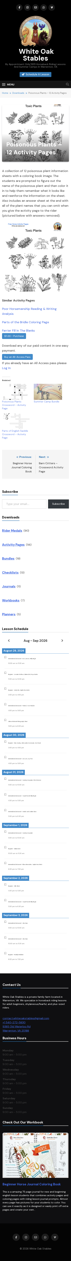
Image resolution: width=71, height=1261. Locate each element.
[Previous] (9, 640)
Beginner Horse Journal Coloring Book (32, 1184)
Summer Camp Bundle (46, 401)
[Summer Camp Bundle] (48, 392)
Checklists (10, 572)
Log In (6, 368)
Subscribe (58, 504)
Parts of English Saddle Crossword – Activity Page (15, 434)
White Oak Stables (35, 55)
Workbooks (10, 600)
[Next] (62, 640)
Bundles (8, 558)
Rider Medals (12, 531)
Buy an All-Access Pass (17, 356)
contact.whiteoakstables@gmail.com (26, 1018)
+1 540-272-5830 (14, 1022)
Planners (9, 614)
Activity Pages (13, 545)
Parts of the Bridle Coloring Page (25, 322)
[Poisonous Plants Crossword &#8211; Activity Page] (16, 392)
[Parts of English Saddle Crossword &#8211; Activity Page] (16, 421)
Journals (9, 586)
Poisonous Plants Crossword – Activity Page (14, 405)
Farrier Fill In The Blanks (18, 331)
